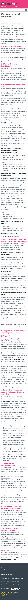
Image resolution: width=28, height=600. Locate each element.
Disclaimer (13, 583)
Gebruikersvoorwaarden (6, 584)
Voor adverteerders (5, 569)
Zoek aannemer (4, 572)
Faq (2, 567)
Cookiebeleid (16, 584)
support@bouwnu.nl (20, 580)
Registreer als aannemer (6, 574)
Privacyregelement (5, 581)
